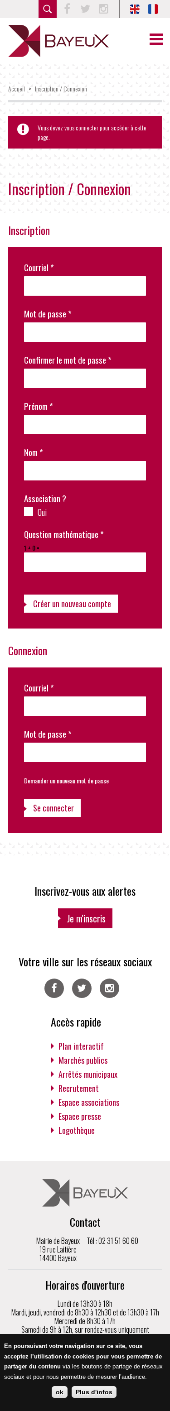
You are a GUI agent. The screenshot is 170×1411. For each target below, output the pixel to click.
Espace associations (88, 1102)
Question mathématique (64, 534)
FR (153, 9)
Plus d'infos (94, 1392)
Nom (33, 452)
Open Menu (156, 39)
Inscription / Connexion (61, 88)
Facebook (67, 9)
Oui (42, 511)
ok (59, 1392)
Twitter (85, 9)
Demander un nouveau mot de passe (66, 780)
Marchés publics (82, 1060)
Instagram (103, 9)
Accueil (16, 88)
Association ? (45, 498)
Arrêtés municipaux (87, 1074)
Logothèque (76, 1130)
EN (135, 9)
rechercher (48, 9)
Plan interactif (81, 1046)
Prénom (38, 406)
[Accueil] (58, 41)
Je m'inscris (86, 918)
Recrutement (78, 1088)
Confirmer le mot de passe (68, 359)
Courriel (39, 267)
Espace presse (79, 1116)
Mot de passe (48, 313)
